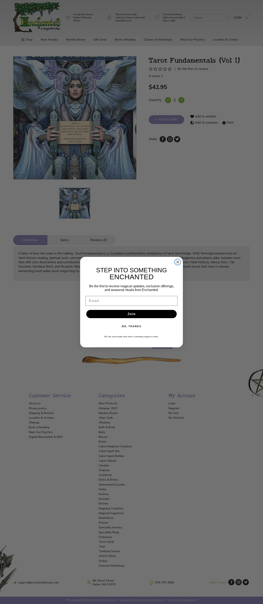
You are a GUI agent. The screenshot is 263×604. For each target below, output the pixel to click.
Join (131, 314)
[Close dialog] (178, 262)
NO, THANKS (131, 326)
